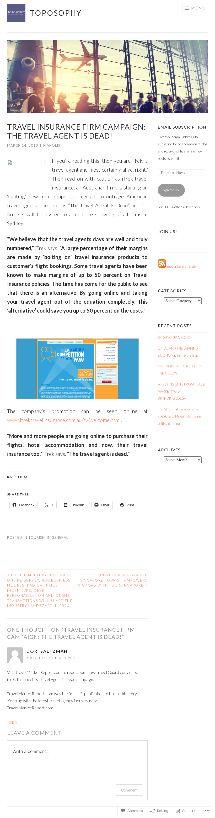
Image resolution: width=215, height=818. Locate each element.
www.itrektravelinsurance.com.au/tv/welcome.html (64, 420)
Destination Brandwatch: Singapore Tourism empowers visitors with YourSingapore (113, 580)
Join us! (167, 231)
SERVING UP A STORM (175, 337)
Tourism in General (48, 537)
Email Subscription (182, 126)
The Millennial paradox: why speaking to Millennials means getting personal (180, 416)
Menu (198, 7)
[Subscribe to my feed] (162, 266)
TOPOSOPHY (56, 12)
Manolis (51, 145)
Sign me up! (171, 190)
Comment (129, 790)
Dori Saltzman (47, 650)
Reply (12, 721)
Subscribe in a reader (181, 266)
